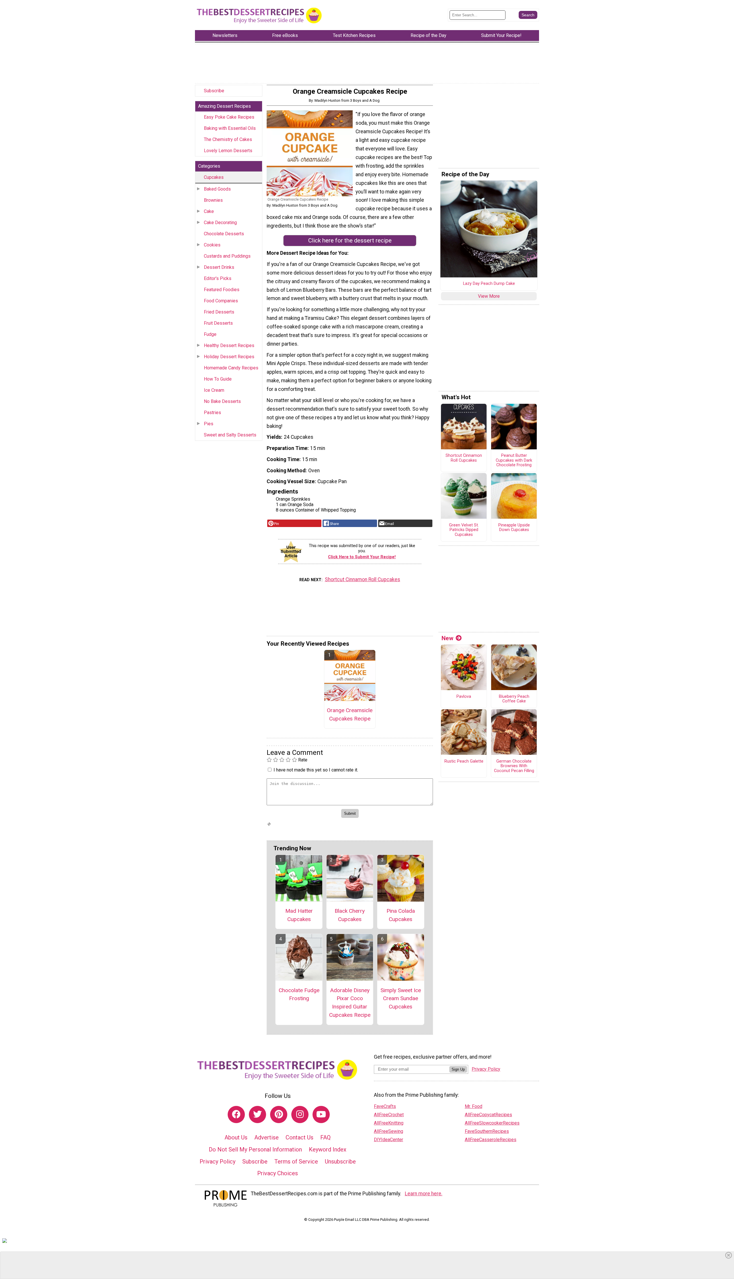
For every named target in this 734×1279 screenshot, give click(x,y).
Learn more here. (423, 1193)
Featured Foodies (221, 289)
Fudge (210, 334)
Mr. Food (473, 1106)
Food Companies (221, 300)
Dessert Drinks (219, 267)
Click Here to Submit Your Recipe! (362, 557)
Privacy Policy (217, 1161)
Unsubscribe (340, 1161)
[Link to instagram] (300, 1114)
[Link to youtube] (321, 1114)
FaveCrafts (385, 1106)
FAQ (325, 1137)
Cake (209, 211)
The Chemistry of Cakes (228, 139)
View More (489, 296)
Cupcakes (214, 177)
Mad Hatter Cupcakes (299, 915)
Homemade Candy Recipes (231, 368)
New (447, 638)
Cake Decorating (220, 222)
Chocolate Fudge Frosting (299, 994)
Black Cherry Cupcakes (350, 915)
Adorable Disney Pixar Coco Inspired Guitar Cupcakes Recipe (349, 1002)
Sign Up (458, 1069)
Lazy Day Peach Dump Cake (489, 283)
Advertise (266, 1137)
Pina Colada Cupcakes (400, 915)
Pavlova (463, 696)
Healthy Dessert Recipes (229, 345)
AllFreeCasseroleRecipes (490, 1139)
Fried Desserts (219, 312)
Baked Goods (217, 189)
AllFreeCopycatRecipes (488, 1114)
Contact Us (299, 1137)
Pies (208, 423)
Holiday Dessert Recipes (229, 356)
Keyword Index (327, 1149)
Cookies (212, 245)
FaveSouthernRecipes (487, 1131)
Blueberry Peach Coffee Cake (514, 699)
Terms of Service (296, 1161)
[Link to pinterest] (278, 1114)
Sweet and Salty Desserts (230, 435)
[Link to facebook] (236, 1114)
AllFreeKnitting (388, 1123)
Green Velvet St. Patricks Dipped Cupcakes (464, 530)
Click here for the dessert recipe (350, 240)
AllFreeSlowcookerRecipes (492, 1123)
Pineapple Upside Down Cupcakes (514, 527)
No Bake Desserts (222, 401)
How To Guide (218, 379)
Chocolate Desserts (224, 233)
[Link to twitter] (257, 1114)
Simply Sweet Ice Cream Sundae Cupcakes (400, 998)
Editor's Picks (217, 278)
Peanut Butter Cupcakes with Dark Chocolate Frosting (514, 460)
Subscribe (214, 90)
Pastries (212, 412)
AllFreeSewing (388, 1131)
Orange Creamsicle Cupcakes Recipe (349, 714)
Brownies (213, 200)
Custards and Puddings (227, 256)
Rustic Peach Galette (463, 761)
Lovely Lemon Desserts (228, 150)
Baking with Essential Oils (230, 128)
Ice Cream (214, 390)
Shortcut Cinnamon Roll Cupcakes (362, 579)
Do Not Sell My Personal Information (255, 1149)
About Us (236, 1137)
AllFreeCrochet (389, 1114)
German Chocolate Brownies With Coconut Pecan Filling (514, 766)
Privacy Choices (277, 1173)
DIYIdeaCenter (388, 1139)
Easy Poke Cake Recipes (229, 117)
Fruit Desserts (218, 323)
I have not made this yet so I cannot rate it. (316, 770)
